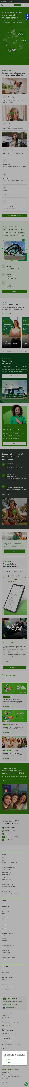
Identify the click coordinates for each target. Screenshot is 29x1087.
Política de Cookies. (8, 1057)
